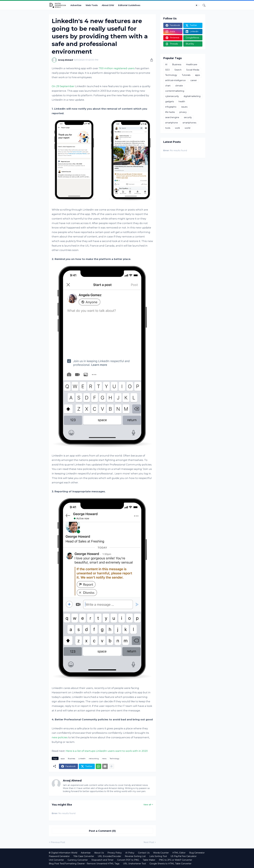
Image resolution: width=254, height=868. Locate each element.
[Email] (105, 766)
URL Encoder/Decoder (109, 856)
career (193, 80)
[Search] (202, 5)
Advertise (75, 5)
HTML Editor (179, 852)
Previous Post (58, 842)
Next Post (149, 842)
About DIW (108, 5)
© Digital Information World (63, 852)
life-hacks (170, 112)
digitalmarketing (192, 96)
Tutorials (186, 75)
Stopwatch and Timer (102, 860)
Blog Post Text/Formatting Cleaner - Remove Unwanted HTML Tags (84, 863)
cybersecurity (172, 96)
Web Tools (92, 5)
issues (184, 106)
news (104, 758)
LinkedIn (82, 758)
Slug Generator (197, 852)
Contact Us (143, 852)
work (177, 128)
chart (168, 85)
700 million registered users (117, 68)
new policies (60, 737)
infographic (171, 106)
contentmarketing (174, 91)
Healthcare (191, 64)
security (188, 117)
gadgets (169, 101)
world (187, 128)
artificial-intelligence (175, 80)
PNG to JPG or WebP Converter (175, 860)
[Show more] (111, 766)
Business (71, 758)
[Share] (150, 59)
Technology (114, 758)
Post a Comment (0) (102, 830)
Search (178, 69)
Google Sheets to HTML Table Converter (170, 863)
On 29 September (63, 86)
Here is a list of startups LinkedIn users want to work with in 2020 (107, 750)
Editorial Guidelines (129, 5)
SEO (167, 69)
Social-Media (192, 69)
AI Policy (129, 852)
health (182, 101)
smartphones (189, 122)
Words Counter (161, 852)
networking (94, 758)
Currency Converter (78, 860)
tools (167, 128)
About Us (99, 852)
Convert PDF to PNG (128, 860)
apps (63, 758)
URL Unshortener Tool (134, 863)
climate (179, 85)
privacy (183, 112)
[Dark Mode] (197, 5)
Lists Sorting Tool (158, 856)
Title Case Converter (83, 856)
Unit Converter (56, 860)
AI (166, 64)
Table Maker (149, 860)
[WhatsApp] (98, 766)
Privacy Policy (114, 852)
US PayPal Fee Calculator (184, 856)
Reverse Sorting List (135, 856)
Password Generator (59, 856)
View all (147, 804)
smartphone (171, 122)
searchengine (172, 117)
